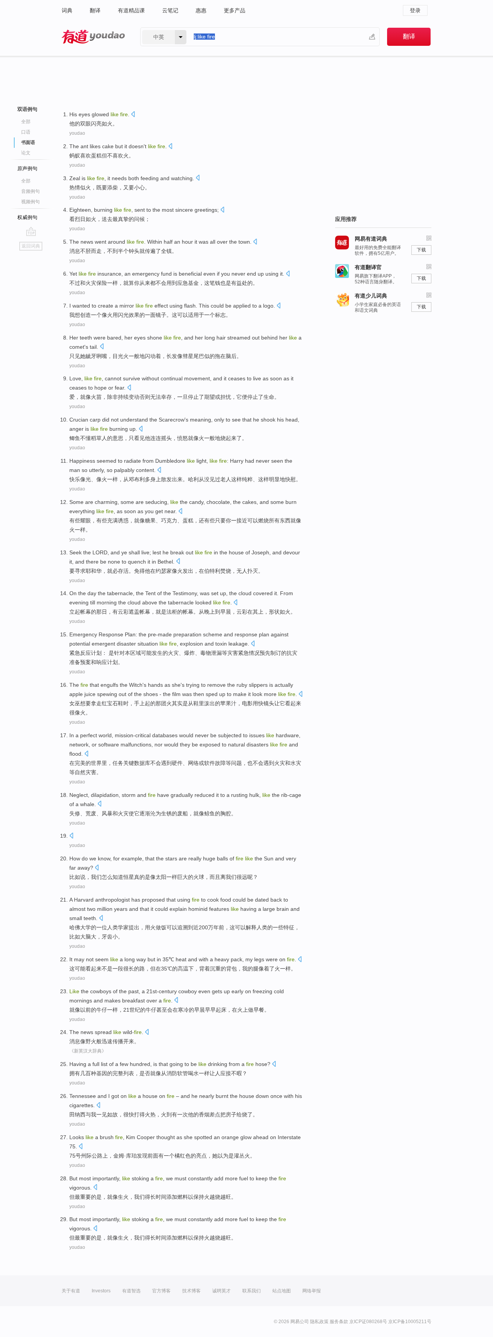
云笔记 (170, 10)
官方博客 (161, 1290)
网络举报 (311, 1290)
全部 (25, 121)
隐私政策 (319, 1321)
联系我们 (251, 1290)
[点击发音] (133, 115)
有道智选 (131, 1290)
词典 (67, 10)
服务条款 (339, 1321)
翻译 (95, 10)
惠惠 (201, 10)
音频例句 (30, 191)
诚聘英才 (221, 1290)
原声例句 (27, 168)
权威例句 (27, 217)
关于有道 (71, 1290)
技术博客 (191, 1290)
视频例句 (30, 201)
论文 (25, 153)
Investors (101, 1290)
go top (31, 231)
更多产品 (234, 10)
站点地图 (281, 1290)
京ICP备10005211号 (409, 1321)
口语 (25, 132)
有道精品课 (131, 10)
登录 (415, 10)
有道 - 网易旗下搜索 (93, 37)
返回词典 (31, 246)
